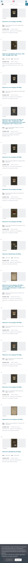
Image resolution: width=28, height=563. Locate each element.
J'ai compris (18, 559)
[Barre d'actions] (26, 4)
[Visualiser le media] (14, 13)
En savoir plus (9, 559)
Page (11, 4)
